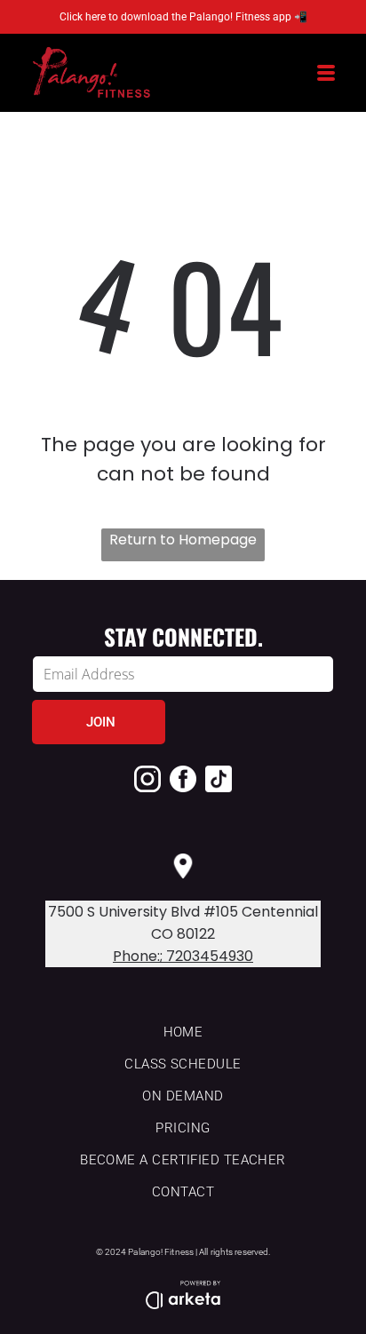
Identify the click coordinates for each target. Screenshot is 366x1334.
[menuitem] (183, 1033)
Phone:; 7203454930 (183, 956)
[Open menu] (326, 72)
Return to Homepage (183, 539)
